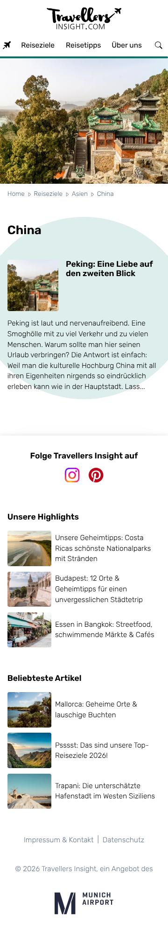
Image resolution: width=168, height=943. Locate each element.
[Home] (7, 45)
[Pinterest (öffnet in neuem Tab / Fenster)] (96, 475)
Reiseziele (48, 194)
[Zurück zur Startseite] (84, 20)
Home (16, 194)
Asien (80, 194)
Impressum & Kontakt (59, 839)
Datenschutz (123, 839)
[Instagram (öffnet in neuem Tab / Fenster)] (72, 475)
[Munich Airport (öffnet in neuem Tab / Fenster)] (84, 903)
